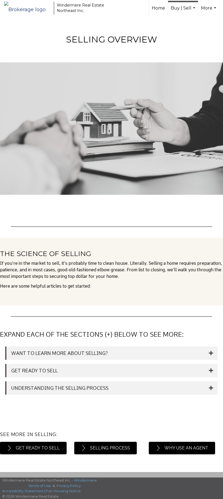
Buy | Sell (184, 10)
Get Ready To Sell (34, 370)
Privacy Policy (69, 485)
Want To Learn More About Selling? (59, 353)
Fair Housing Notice (63, 491)
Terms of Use (39, 485)
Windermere (85, 480)
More (209, 10)
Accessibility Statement (23, 491)
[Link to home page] (27, 8)
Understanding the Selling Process (60, 388)
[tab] (111, 353)
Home (158, 8)
